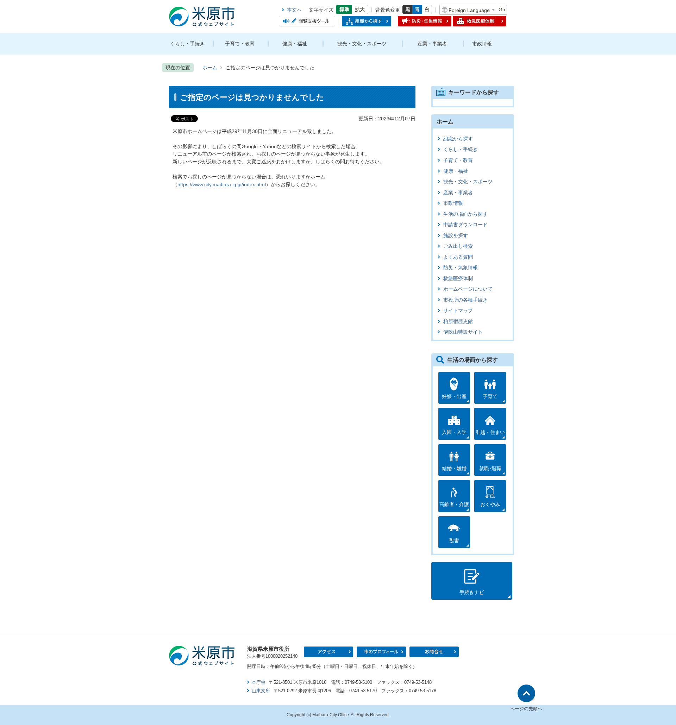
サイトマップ (458, 310)
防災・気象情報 (460, 267)
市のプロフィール (381, 652)
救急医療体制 (458, 278)
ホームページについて (468, 289)
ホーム (209, 67)
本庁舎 (258, 682)
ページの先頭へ (526, 708)
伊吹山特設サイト (463, 332)
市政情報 (482, 43)
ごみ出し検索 (458, 246)
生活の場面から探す (465, 214)
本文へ (294, 10)
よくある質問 (458, 257)
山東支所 (261, 690)
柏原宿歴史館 (458, 321)
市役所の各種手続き (465, 300)
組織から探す (458, 138)
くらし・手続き (187, 43)
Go (502, 9)
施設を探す (455, 235)
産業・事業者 (432, 43)
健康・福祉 (294, 43)
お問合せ (434, 652)
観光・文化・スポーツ (362, 43)
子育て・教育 (240, 43)
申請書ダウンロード (465, 224)
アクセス (328, 652)
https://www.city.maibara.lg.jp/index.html (221, 184)
